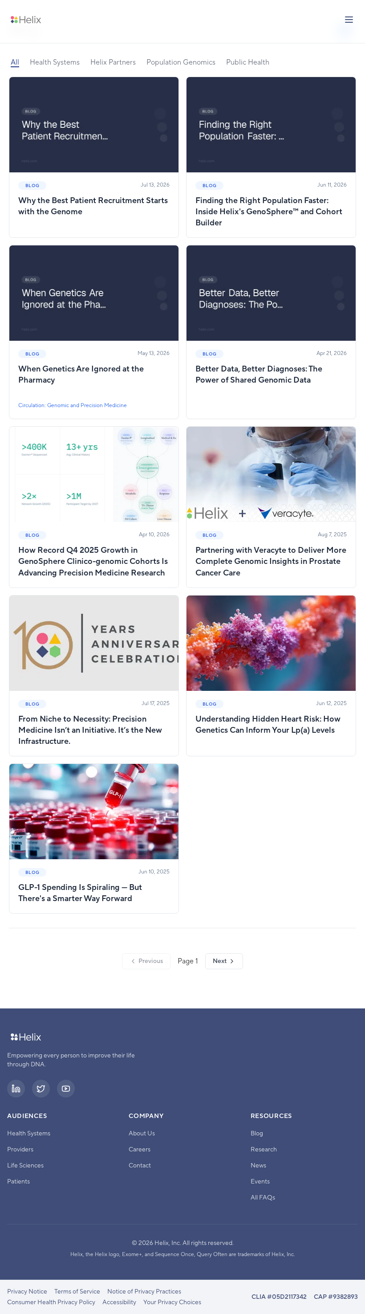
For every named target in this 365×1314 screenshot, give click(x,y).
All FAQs (263, 1198)
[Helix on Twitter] (41, 1089)
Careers (139, 1150)
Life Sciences (25, 1166)
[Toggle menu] (349, 20)
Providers (20, 1150)
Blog (257, 1134)
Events (260, 1182)
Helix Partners (113, 62)
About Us (142, 1134)
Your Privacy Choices (172, 1302)
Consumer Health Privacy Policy (51, 1302)
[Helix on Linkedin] (16, 1089)
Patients (18, 1182)
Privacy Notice (27, 1292)
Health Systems (55, 62)
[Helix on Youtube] (66, 1089)
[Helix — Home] (26, 19)
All (15, 62)
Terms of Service (77, 1292)
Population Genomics (180, 62)
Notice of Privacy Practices (144, 1292)
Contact (140, 1166)
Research (264, 1150)
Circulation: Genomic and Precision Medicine (72, 405)
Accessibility (119, 1302)
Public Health (247, 62)
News (258, 1166)
